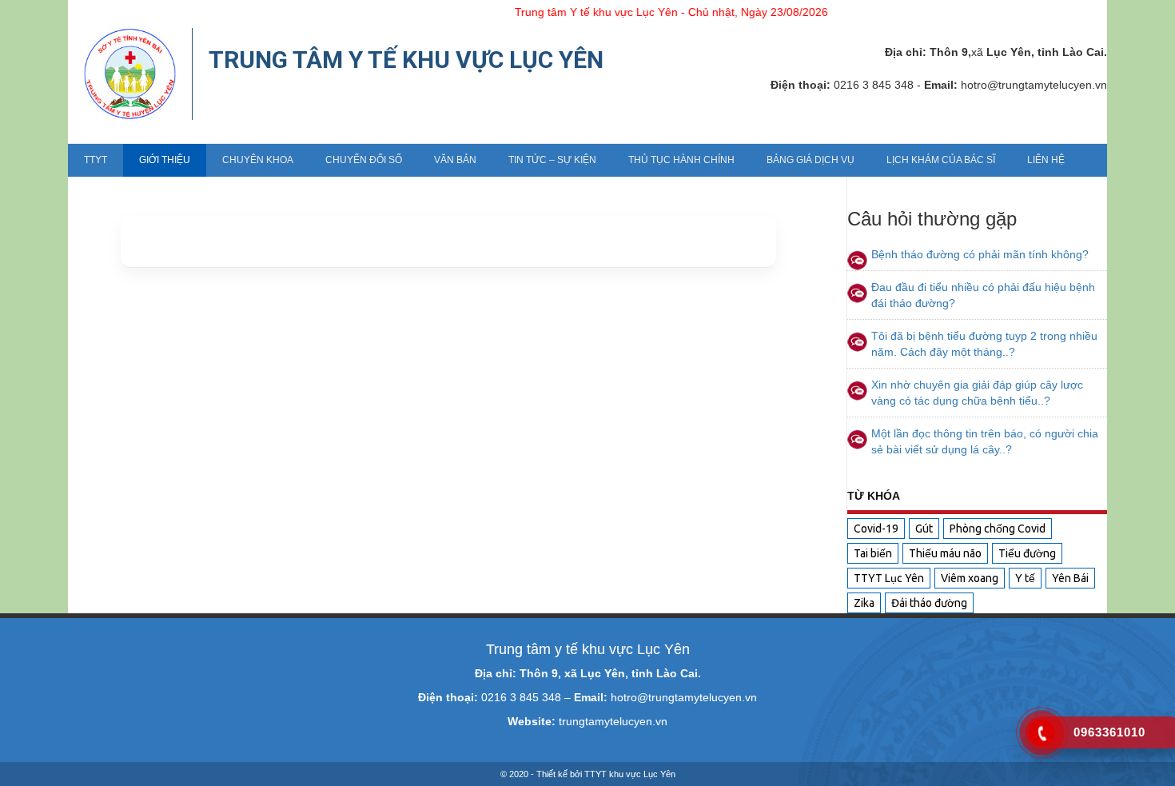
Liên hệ (1046, 160)
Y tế (1025, 578)
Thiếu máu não (945, 553)
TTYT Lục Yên (889, 578)
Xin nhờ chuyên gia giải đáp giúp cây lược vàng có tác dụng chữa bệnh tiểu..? (977, 392)
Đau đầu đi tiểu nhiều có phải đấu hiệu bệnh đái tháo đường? (983, 295)
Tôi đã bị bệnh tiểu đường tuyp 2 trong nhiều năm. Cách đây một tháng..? (984, 343)
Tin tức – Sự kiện (552, 160)
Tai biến (873, 553)
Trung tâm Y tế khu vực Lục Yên (406, 60)
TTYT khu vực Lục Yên (629, 774)
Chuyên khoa (257, 160)
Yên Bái (1070, 578)
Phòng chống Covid (998, 528)
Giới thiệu (164, 160)
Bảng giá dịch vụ (810, 160)
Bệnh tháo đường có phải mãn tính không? (980, 254)
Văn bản (455, 160)
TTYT (95, 160)
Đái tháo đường (929, 602)
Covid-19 (876, 528)
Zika (864, 602)
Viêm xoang (969, 578)
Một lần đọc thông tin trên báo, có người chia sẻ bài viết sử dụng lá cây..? (984, 441)
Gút (924, 528)
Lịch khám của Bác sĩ (940, 160)
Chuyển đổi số (363, 160)
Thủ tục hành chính (681, 160)
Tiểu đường (1027, 553)
